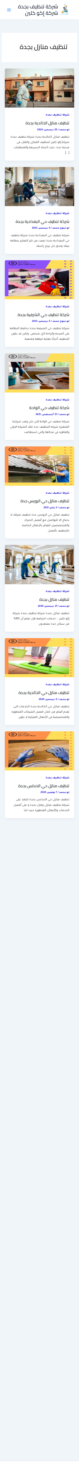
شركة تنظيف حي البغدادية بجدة (42, 221)
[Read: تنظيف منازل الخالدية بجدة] (39, 88)
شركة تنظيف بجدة (57, 115)
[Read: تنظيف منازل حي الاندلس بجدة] (39, 751)
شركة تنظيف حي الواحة (49, 407)
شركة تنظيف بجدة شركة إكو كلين (38, 10)
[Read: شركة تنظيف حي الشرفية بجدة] (39, 280)
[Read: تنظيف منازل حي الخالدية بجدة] (39, 658)
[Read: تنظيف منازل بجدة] (39, 564)
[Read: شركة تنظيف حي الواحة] (39, 373)
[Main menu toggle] (9, 10)
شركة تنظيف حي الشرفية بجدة (43, 314)
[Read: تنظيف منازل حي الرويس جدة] (39, 466)
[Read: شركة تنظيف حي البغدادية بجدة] (39, 186)
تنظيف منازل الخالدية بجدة (47, 123)
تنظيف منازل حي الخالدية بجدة (43, 692)
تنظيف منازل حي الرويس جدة (44, 500)
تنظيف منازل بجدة (54, 599)
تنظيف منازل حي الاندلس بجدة (43, 785)
